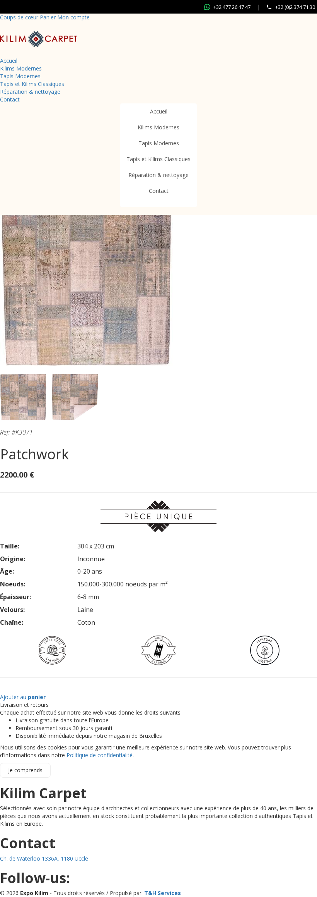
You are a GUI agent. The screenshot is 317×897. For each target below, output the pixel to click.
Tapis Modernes (20, 76)
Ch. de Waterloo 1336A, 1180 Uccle (44, 858)
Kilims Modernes (21, 68)
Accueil (8, 60)
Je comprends (25, 770)
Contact (10, 99)
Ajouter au (23, 697)
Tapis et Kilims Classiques (32, 84)
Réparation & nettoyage (30, 91)
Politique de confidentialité (99, 755)
